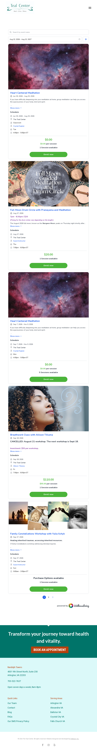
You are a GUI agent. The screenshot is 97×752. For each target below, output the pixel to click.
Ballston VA (55, 712)
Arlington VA (56, 703)
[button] (90, 8)
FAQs (10, 716)
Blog (10, 712)
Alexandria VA (56, 707)
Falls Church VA (57, 721)
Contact (11, 707)
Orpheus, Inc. (74, 739)
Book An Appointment (49, 650)
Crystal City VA (57, 716)
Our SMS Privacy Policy (18, 721)
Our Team (12, 703)
